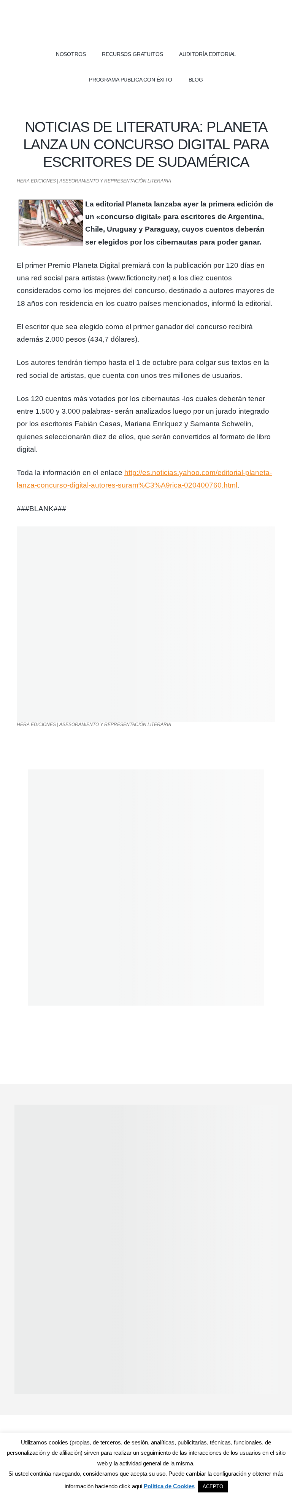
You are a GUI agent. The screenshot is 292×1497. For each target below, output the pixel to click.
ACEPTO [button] (213, 1486)
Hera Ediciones (146, 23)
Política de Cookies (169, 1486)
